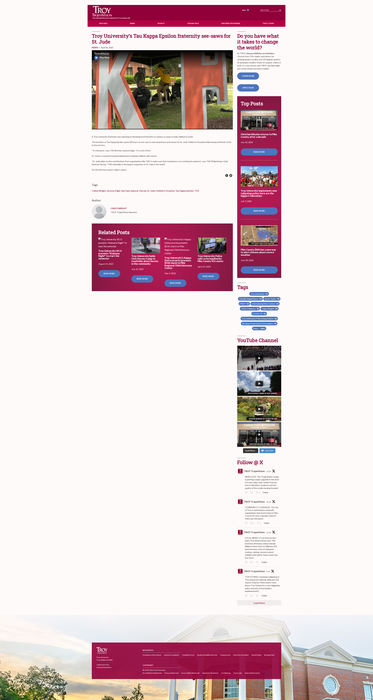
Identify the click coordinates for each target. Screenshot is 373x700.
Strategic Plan (269, 655)
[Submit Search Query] (280, 9)
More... (259, 328)
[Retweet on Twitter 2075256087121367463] (252, 596)
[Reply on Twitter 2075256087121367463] (246, 596)
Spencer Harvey (138, 190)
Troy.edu (103, 23)
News (132, 23)
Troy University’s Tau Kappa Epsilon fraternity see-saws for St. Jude (161, 38)
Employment (225, 655)
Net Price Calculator (241, 655)
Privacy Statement (171, 673)
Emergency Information (152, 655)
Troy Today (268, 23)
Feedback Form (188, 655)
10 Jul (268, 502)
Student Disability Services (207, 655)
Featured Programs (230, 23)
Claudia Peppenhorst (250, 299)
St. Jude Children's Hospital (160, 190)
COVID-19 (259, 313)
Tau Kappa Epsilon (184, 190)
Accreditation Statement (152, 673)
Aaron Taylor (271, 299)
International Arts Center (265, 303)
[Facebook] (227, 175)
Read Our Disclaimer (210, 673)
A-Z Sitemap (226, 673)
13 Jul (268, 471)
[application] (162, 89)
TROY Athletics (250, 308)
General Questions (103, 667)
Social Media (256, 655)
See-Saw (125, 190)
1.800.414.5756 (102, 665)
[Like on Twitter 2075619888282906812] (258, 562)
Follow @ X (250, 462)
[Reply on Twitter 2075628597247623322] (246, 523)
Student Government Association (259, 323)
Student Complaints (171, 655)
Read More (109, 273)
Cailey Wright (99, 190)
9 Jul (268, 571)
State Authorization (252, 673)
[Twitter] (231, 175)
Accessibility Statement (190, 673)
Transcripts (237, 673)
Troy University (259, 294)
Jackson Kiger (113, 190)
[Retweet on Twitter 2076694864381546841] (252, 493)
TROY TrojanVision (254, 471)
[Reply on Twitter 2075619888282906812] (246, 562)
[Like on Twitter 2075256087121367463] (258, 596)
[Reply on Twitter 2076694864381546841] (246, 493)
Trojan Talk (193, 23)
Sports (161, 23)
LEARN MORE (248, 76)
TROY (244, 303)
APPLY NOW (248, 88)
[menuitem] (246, 10)
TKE (197, 190)
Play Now (104, 57)
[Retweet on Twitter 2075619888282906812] (252, 562)
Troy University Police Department (259, 318)
